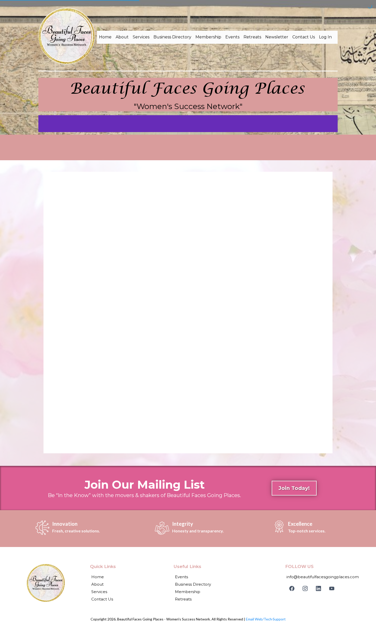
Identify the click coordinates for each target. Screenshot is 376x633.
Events (232, 37)
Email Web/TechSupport (266, 619)
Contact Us (303, 37)
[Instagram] (305, 588)
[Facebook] (291, 588)
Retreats (252, 37)
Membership (208, 37)
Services (141, 37)
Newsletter (276, 37)
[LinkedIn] (318, 588)
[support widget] (360, 621)
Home (105, 37)
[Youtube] (331, 588)
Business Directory (172, 37)
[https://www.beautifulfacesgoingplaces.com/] (66, 36)
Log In (325, 37)
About (122, 37)
